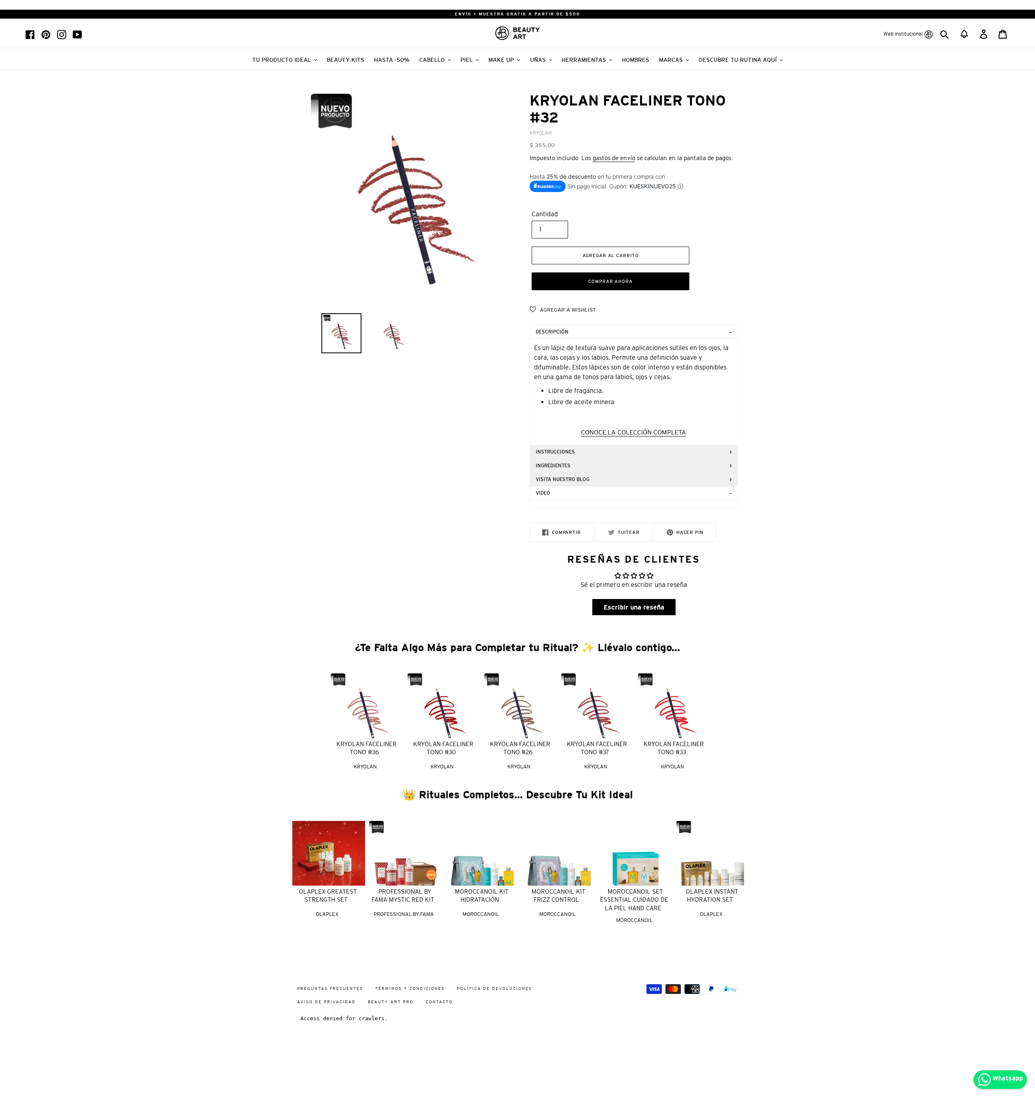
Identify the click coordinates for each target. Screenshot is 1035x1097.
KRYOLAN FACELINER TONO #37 (597, 748)
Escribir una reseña (634, 607)
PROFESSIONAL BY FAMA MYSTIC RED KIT (403, 895)
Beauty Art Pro (391, 1002)
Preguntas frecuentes (330, 988)
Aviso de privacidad (326, 1002)
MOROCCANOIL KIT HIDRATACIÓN (482, 895)
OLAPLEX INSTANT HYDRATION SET (712, 895)
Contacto (439, 1002)
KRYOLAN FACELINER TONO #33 (674, 748)
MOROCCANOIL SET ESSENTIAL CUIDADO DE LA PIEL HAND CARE (634, 899)
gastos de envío (614, 157)
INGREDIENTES (553, 465)
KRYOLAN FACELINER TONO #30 (443, 748)
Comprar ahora (610, 281)
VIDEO (543, 493)
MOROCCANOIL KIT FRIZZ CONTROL (558, 895)
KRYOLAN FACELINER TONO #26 (520, 748)
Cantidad (545, 213)
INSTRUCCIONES (555, 452)
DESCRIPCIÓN (552, 332)
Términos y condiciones (410, 988)
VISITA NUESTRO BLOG (562, 479)
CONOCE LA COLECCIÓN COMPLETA (633, 432)
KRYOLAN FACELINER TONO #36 (366, 748)
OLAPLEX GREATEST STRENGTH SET (328, 895)
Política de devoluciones (494, 988)
